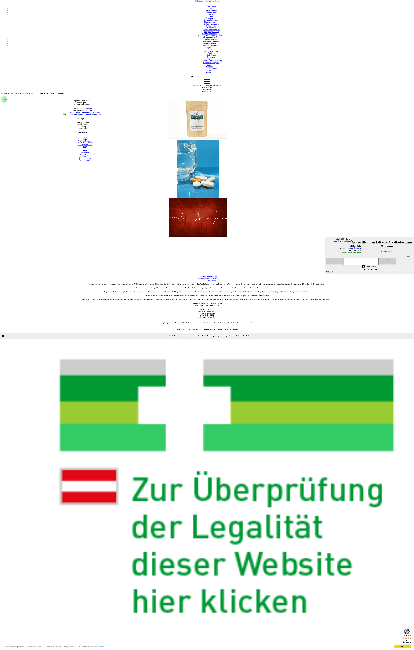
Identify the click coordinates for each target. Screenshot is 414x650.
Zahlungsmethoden (85, 145)
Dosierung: (199, 305)
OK (402, 646)
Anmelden (208, 91)
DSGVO (85, 156)
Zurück (330, 272)
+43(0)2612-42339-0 (213, 86)
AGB (85, 150)
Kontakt (85, 139)
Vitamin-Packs (27, 93)
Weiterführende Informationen (209, 278)
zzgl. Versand (354, 249)
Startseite (3, 93)
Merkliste (207, 89)
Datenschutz (85, 154)
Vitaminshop (14, 93)
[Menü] (410, 628)
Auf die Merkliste (370, 269)
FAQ (85, 147)
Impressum (85, 152)
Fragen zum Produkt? (209, 280)
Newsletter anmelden (85, 143)
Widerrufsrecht (85, 160)
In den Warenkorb (372, 267)
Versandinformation (85, 141)
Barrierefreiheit (85, 158)
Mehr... (103, 646)
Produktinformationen (209, 276)
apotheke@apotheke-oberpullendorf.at (85, 112)
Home (85, 137)
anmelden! (234, 329)
